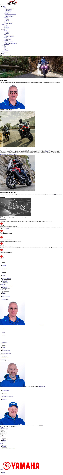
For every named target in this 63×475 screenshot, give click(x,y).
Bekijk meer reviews (3, 219)
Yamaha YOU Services (7, 28)
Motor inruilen (6, 26)
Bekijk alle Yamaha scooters (6, 296)
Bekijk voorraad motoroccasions (9, 8)
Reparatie (5, 34)
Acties (4, 48)
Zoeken (1, 55)
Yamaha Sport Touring (5, 282)
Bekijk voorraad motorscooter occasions (7, 286)
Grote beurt (7, 33)
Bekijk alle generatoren (8, 23)
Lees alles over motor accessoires (9, 36)
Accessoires (5, 35)
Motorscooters (6, 13)
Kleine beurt (7, 32)
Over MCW (3, 45)
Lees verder (7, 228)
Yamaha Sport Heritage (8, 10)
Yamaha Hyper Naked (8, 9)
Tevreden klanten (6, 50)
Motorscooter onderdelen (8, 38)
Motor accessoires (6, 44)
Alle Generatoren (2, 297)
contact (55, 194)
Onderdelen (5, 37)
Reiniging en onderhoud (7, 42)
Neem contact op (2, 197)
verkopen (46, 151)
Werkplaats (3, 29)
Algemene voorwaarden (5, 473)
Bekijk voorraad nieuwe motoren (6, 278)
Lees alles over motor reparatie (6, 350)
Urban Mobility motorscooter (9, 16)
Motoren (5, 7)
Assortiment (3, 6)
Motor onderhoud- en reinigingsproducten (11, 43)
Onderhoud (5, 30)
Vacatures (5, 49)
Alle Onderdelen (2, 354)
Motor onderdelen (4, 356)
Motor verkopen (6, 25)
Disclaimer (3, 472)
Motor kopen (4, 438)
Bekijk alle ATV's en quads (5, 291)
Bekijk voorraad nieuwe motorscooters (10, 14)
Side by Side (7, 20)
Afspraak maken (6, 40)
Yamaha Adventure (4, 281)
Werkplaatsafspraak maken (5, 360)
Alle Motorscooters (3, 284)
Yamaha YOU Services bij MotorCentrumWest (8, 448)
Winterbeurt (3, 345)
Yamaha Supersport (8, 12)
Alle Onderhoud (2, 343)
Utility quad (7, 19)
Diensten (3, 24)
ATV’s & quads (6, 17)
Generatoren (5, 22)
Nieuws (5, 47)
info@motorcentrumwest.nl (8, 110)
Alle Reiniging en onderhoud (4, 395)
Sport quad (6, 18)
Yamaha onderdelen (8, 39)
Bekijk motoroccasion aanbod (13, 154)
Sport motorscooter (8, 15)
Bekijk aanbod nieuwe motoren (4, 154)
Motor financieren (6, 27)
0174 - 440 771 (2, 110)
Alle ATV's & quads (3, 289)
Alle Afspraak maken (3, 359)
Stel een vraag (41, 425)
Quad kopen (3, 439)
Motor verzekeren (4, 447)
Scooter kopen (4, 440)
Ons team (5, 46)
